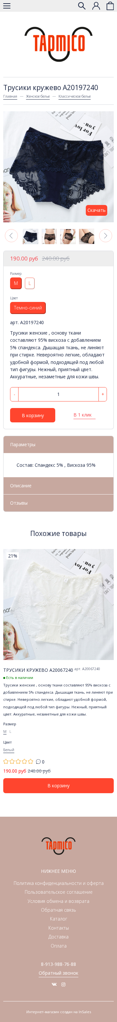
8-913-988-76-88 (58, 964)
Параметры (22, 444)
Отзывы (19, 503)
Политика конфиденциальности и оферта (59, 883)
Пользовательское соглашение (59, 892)
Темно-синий (28, 308)
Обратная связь (58, 910)
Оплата (59, 946)
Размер (15, 273)
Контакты (58, 928)
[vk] (54, 984)
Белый (8, 749)
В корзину (33, 415)
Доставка (58, 937)
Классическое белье (74, 96)
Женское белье (38, 96)
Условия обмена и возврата (58, 901)
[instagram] (63, 984)
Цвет (14, 297)
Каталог (58, 919)
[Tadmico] (59, 44)
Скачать (96, 210)
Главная (10, 96)
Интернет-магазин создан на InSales (58, 1011)
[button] (11, 235)
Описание (21, 485)
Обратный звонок (58, 973)
